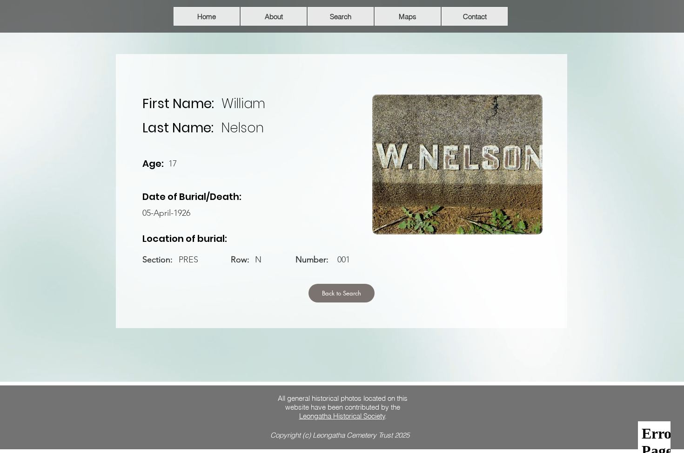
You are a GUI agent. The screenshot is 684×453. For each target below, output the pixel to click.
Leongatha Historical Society (342, 416)
